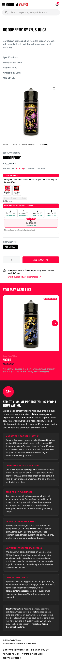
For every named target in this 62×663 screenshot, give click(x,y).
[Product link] (31, 334)
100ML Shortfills (28, 144)
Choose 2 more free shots (15, 198)
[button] (3, 4)
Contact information (16, 650)
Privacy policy (40, 650)
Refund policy (11, 654)
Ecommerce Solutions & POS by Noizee (19, 643)
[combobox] (34, 12)
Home (5, 144)
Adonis (7, 360)
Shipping (20, 168)
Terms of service (32, 654)
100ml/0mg (11, 247)
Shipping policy (12, 658)
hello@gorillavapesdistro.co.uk (21, 591)
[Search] (6, 12)
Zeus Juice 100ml (11, 153)
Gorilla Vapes (15, 640)
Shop (15, 144)
